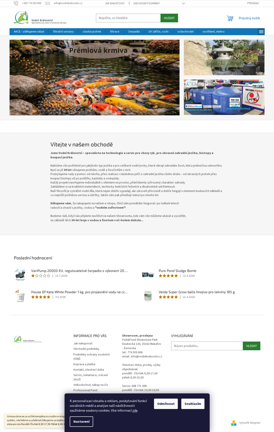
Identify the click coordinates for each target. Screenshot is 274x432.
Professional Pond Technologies (85, 392)
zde (135, 410)
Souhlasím (193, 403)
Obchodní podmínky (146, 3)
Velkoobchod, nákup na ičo (90, 385)
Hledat (169, 18)
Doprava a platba (84, 364)
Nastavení (81, 421)
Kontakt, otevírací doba (88, 370)
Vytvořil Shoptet (249, 423)
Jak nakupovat (115, 3)
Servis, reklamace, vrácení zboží (90, 377)
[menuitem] (29, 31)
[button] (22, 78)
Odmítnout (166, 403)
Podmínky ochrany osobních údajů (91, 356)
